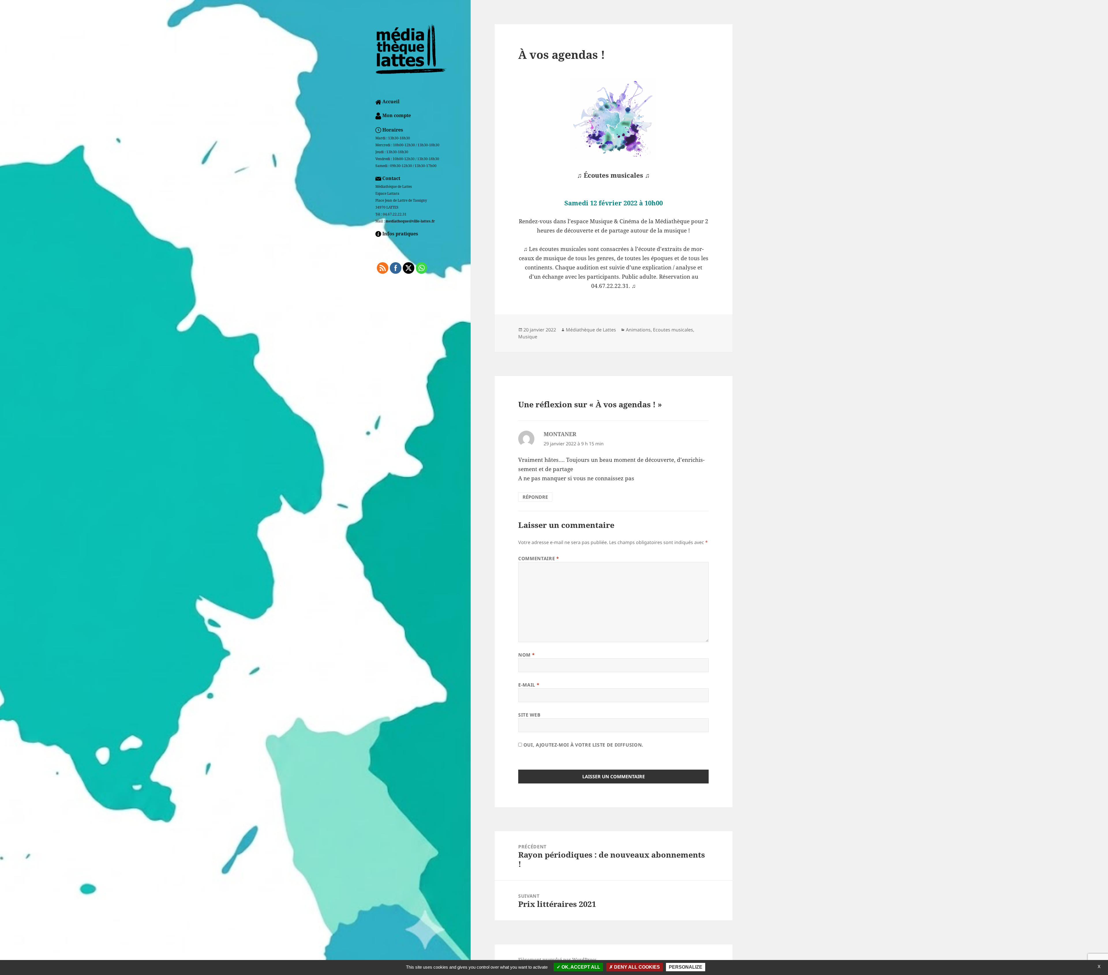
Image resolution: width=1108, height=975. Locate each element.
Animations (638, 330)
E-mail (528, 685)
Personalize (685, 967)
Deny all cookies (636, 967)
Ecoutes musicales (673, 330)
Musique (527, 336)
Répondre (535, 497)
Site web (529, 715)
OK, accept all (580, 967)
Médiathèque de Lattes (591, 330)
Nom (526, 655)
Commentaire (538, 558)
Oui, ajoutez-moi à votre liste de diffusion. (582, 745)
